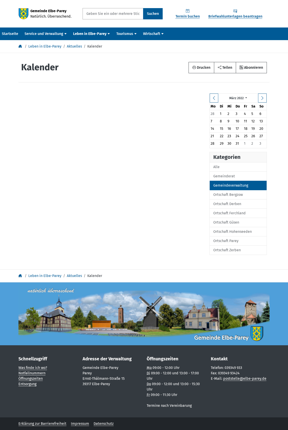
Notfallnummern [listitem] (31, 373)
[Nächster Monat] (262, 98)
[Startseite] (20, 46)
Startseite (10, 34)
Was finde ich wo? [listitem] (32, 368)
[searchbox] (113, 13)
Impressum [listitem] (80, 423)
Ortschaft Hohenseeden (232, 231)
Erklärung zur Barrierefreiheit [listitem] (42, 423)
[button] (225, 67)
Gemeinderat (224, 176)
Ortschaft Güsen (226, 222)
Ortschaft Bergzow (228, 194)
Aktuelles (74, 46)
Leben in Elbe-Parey (44, 46)
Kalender (94, 46)
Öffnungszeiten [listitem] (30, 378)
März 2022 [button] (237, 98)
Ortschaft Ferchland (229, 213)
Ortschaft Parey (225, 241)
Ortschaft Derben (227, 204)
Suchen (153, 13)
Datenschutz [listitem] (104, 423)
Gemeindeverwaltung (230, 185)
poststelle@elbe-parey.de (244, 378)
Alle (216, 167)
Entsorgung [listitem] (27, 384)
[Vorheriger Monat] (214, 98)
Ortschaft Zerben (227, 250)
